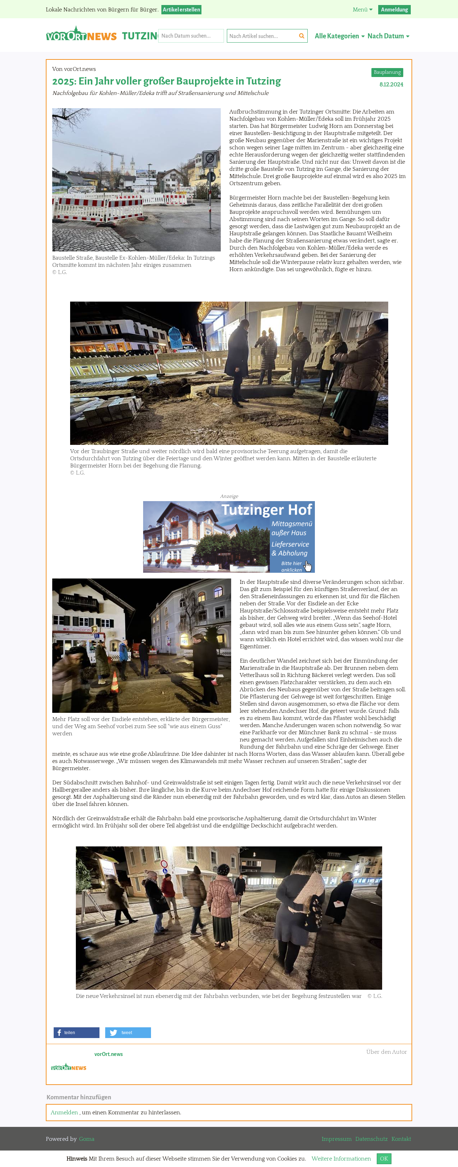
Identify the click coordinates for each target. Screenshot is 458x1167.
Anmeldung (394, 10)
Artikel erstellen (181, 10)
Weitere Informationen (341, 1159)
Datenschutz (371, 1139)
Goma (86, 1139)
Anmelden (64, 1112)
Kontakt (401, 1139)
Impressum (337, 1139)
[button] (76, 1032)
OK (384, 1159)
